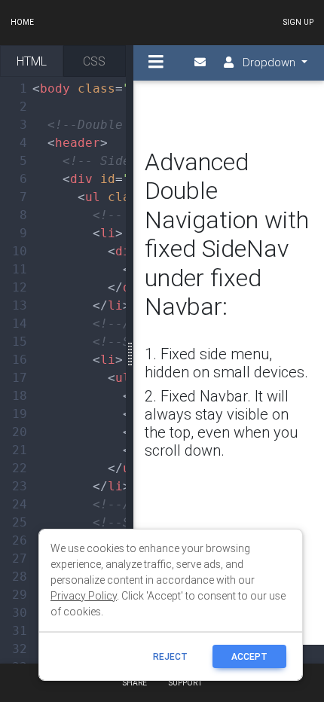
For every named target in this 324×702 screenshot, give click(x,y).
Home (22, 22)
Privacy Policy (83, 596)
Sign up (298, 22)
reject (170, 656)
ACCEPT (249, 656)
